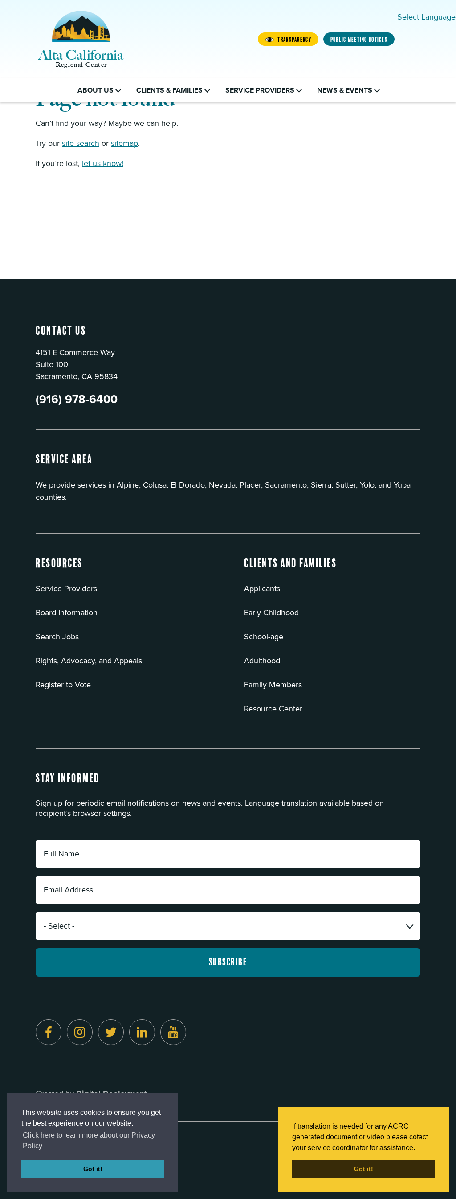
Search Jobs (57, 637)
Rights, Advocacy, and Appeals (89, 661)
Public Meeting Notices (358, 40)
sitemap (124, 143)
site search (80, 143)
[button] (59, 569)
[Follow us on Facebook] (48, 1032)
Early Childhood (271, 613)
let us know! (102, 163)
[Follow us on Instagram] (80, 1032)
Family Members (273, 685)
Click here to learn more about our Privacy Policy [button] (89, 1140)
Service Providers (66, 588)
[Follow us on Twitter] (111, 1032)
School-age (263, 637)
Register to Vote (63, 685)
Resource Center (273, 709)
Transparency (294, 40)
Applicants (262, 588)
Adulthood (262, 661)
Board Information (67, 613)
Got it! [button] (92, 1168)
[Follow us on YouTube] (173, 1032)
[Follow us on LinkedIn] (142, 1032)
